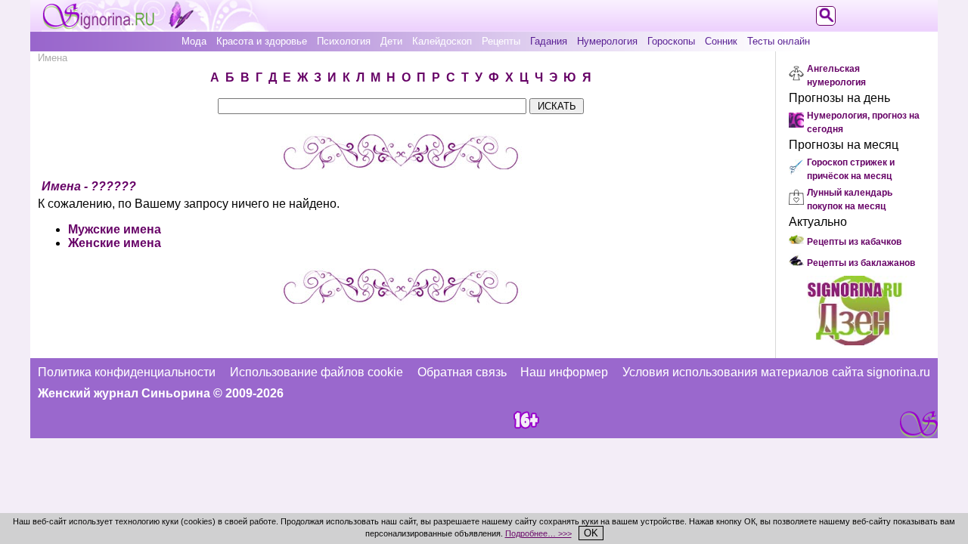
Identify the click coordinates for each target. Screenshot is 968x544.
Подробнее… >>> (538, 533)
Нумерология (607, 41)
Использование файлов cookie (316, 372)
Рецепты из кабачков (854, 241)
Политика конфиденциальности (127, 372)
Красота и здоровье (261, 41)
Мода (194, 41)
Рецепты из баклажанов (861, 263)
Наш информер (564, 372)
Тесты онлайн (778, 41)
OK (591, 533)
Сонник (721, 41)
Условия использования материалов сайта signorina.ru (776, 372)
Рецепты (501, 41)
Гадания (548, 41)
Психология (344, 41)
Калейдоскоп (442, 41)
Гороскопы (671, 41)
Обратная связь (462, 372)
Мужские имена (114, 229)
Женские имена (114, 242)
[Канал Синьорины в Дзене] (854, 341)
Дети (391, 41)
